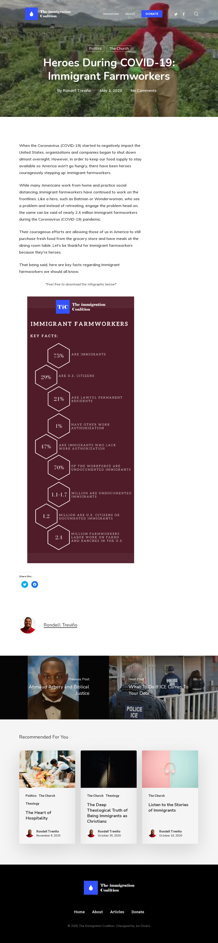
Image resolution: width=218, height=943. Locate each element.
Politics (95, 49)
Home (79, 912)
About (97, 912)
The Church (119, 49)
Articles (117, 912)
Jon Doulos (143, 926)
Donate (138, 912)
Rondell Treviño (77, 90)
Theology (32, 803)
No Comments (143, 90)
